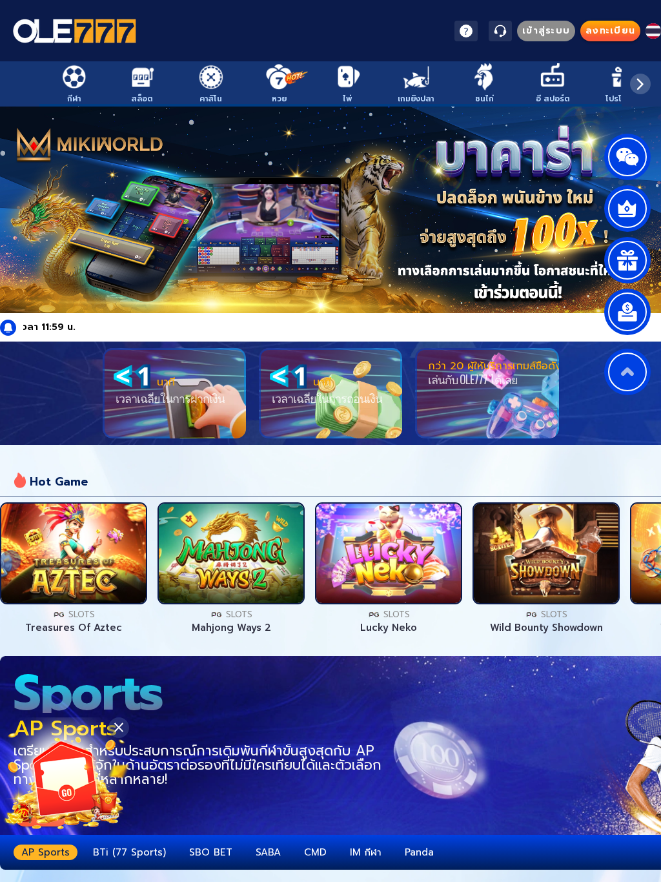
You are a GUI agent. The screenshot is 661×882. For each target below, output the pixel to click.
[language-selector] (653, 31)
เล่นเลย (73, 553)
